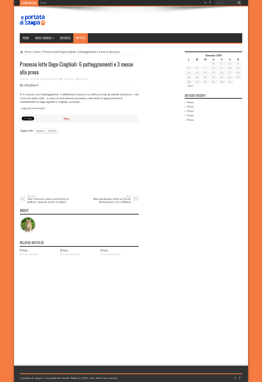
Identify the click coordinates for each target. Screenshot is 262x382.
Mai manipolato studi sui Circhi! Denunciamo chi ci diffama (112, 199)
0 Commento (68, 79)
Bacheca (65, 38)
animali (40, 131)
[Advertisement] (79, 164)
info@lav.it (31, 85)
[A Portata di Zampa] (33, 23)
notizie (80, 38)
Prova (43, 3)
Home (25, 38)
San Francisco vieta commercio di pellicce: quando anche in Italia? (47, 199)
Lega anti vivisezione (33, 108)
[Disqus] (79, 312)
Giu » (191, 85)
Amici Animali (44, 38)
